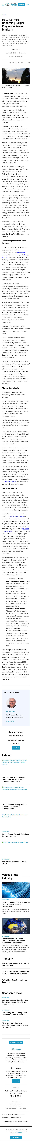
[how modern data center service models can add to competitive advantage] (16, 926)
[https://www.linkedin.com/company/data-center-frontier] (16, 1096)
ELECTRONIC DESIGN (11, 1108)
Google (26, 255)
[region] (16, 1133)
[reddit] (19, 63)
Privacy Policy (6, 1117)
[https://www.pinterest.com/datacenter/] (18, 1096)
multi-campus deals (16, 516)
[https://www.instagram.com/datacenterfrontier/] (13, 1096)
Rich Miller (16, 49)
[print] (29, 63)
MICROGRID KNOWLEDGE (16, 1104)
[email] (22, 63)
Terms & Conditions (16, 1117)
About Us (4, 1114)
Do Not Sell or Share (19, 1114)
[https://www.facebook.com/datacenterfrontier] (11, 1096)
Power (4, 15)
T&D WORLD (22, 1108)
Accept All (16, 1137)
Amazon (5, 257)
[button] (3, 5)
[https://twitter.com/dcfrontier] (20, 1096)
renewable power (10, 481)
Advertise (10, 1114)
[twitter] (16, 63)
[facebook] (10, 63)
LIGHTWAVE (13, 1106)
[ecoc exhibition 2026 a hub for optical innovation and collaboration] (16, 890)
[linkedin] (13, 63)
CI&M (20, 1106)
